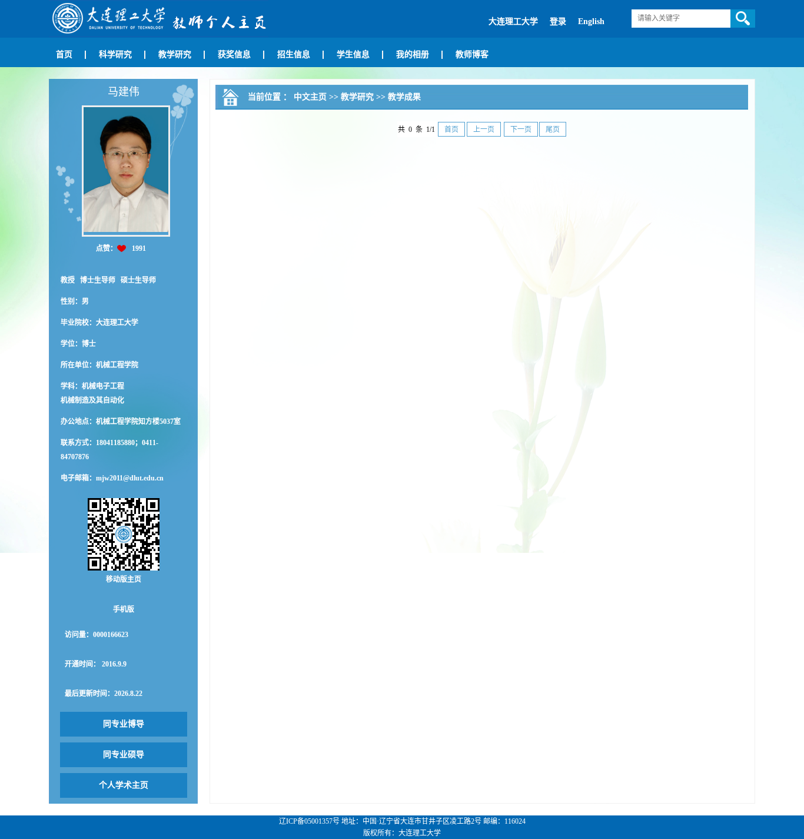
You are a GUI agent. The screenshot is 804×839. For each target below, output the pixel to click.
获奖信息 (234, 54)
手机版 (123, 609)
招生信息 (293, 54)
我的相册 (412, 54)
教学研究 (174, 54)
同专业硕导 (123, 754)
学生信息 (353, 54)
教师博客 (472, 54)
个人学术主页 (123, 785)
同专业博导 (123, 723)
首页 (64, 54)
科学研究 (115, 54)
